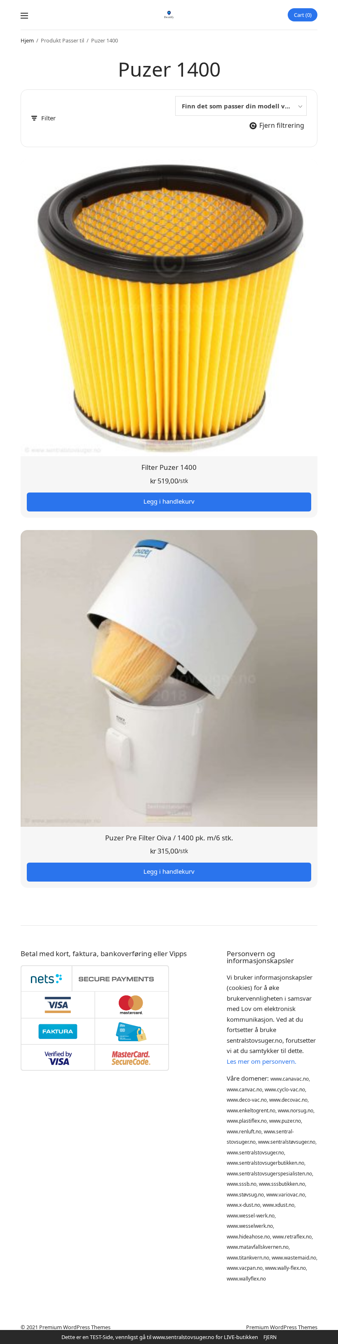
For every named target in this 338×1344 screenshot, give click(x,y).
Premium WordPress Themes (74, 1327)
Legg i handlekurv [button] (169, 501)
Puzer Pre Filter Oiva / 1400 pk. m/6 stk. (169, 837)
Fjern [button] (270, 1337)
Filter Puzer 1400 (169, 467)
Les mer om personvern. (261, 1061)
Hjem (27, 40)
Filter (48, 118)
